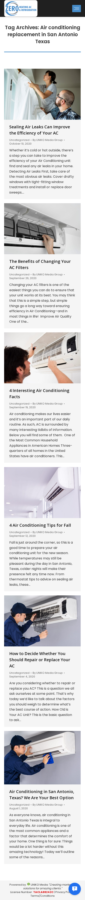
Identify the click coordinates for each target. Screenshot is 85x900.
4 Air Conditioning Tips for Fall (40, 525)
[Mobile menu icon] (76, 8)
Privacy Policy (64, 892)
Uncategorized (19, 140)
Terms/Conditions (43, 896)
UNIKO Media (39, 885)
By (48, 140)
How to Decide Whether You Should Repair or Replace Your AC (39, 660)
